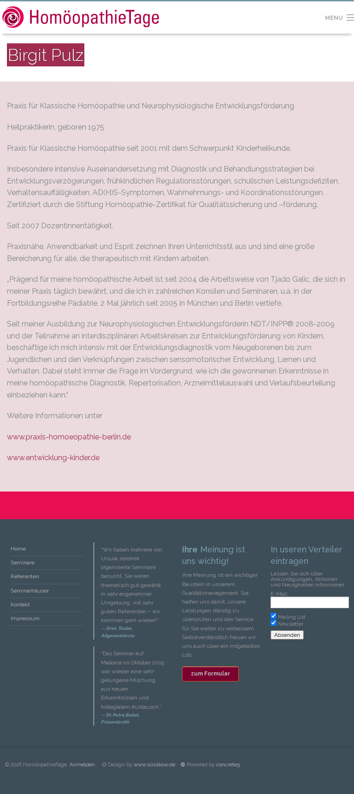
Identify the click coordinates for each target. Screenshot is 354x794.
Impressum (25, 618)
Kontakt (20, 604)
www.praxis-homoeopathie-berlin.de (69, 437)
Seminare (23, 562)
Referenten (25, 576)
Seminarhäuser (30, 590)
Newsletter (290, 624)
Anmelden (82, 764)
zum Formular (210, 673)
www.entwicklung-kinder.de (53, 457)
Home (18, 548)
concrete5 (228, 764)
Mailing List (292, 617)
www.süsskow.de (154, 764)
